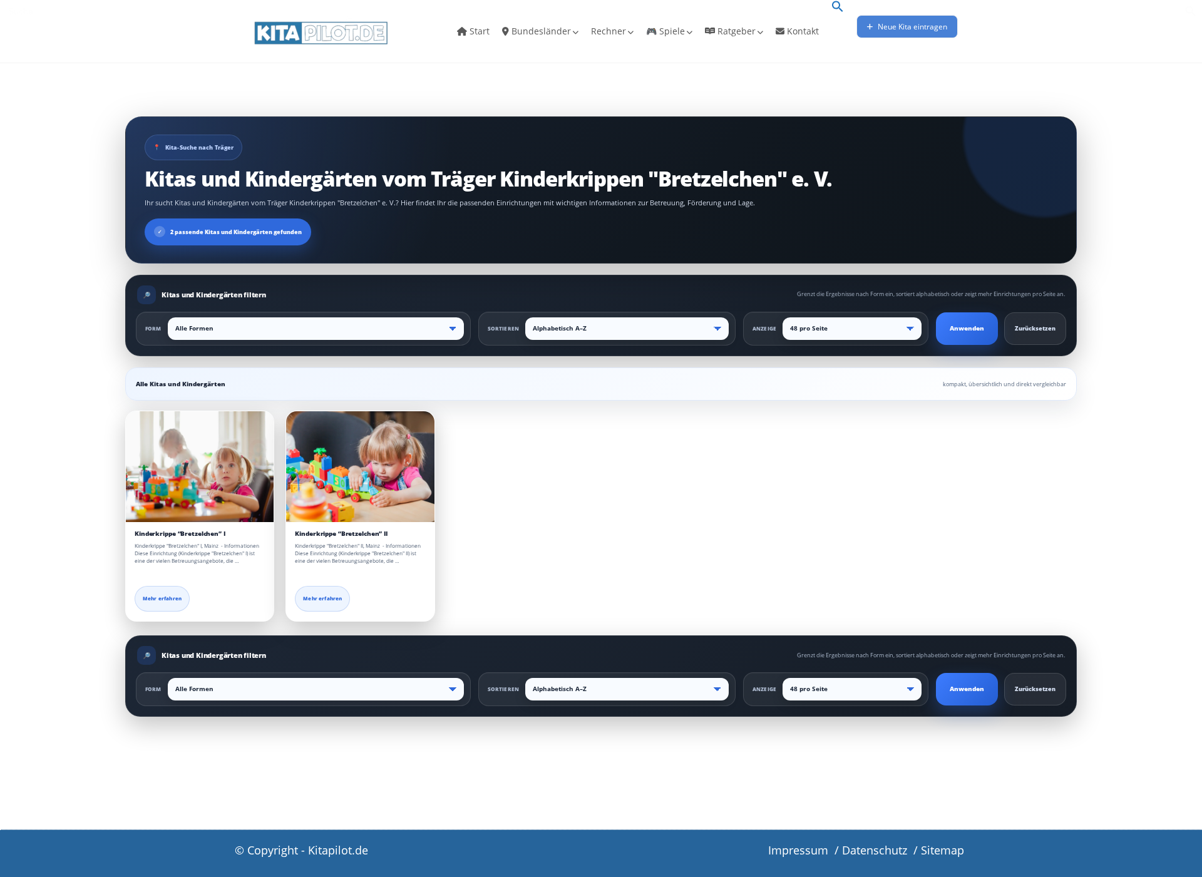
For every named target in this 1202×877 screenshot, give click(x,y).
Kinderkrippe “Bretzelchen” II (341, 534)
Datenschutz (874, 850)
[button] (837, 7)
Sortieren (503, 328)
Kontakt (801, 31)
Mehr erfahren (162, 598)
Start (478, 31)
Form (153, 328)
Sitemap (942, 850)
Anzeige (764, 328)
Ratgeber (735, 31)
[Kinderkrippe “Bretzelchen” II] (360, 466)
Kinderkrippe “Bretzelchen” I (180, 534)
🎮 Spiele (665, 31)
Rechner (608, 31)
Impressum (798, 850)
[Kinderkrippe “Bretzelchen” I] (200, 466)
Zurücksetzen (1035, 328)
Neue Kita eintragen (911, 26)
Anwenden (967, 328)
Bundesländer (540, 31)
